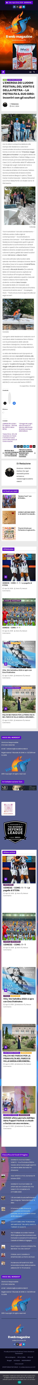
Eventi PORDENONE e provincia (12, 688)
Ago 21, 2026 (8, 676)
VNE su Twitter (21, 1357)
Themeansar (19, 1353)
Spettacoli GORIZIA (24, 1115)
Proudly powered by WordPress (13, 1351)
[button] (34, 72)
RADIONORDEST (26, 1360)
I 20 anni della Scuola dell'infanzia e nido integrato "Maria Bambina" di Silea (23, 1200)
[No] (36, 1379)
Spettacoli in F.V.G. (26, 688)
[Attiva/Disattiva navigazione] (30, 72)
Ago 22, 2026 (9, 588)
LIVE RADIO (17, 1360)
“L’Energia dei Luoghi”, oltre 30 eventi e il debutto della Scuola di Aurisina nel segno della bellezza (26, 427)
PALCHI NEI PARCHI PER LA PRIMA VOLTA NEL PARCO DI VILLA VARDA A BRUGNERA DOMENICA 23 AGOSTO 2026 (18, 717)
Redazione (15, 104)
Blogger (9, 1360)
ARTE (5, 80)
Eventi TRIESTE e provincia (14, 80)
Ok (19, 1382)
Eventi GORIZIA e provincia (10, 1115)
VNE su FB (30, 1357)
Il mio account (19, 1364)
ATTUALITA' (7, 600)
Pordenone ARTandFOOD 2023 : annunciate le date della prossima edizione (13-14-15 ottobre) (23, 1265)
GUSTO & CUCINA (16, 643)
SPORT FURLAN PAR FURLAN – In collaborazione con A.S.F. (19, 1367)
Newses (30, 1351)
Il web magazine (19, 36)
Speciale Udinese (9, 556)
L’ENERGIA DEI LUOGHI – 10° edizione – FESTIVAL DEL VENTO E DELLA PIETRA (10, 426)
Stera (17, 588)
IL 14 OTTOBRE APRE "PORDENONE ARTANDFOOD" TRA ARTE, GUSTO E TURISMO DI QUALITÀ (23, 1224)
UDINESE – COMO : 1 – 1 (11, 628)
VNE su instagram (10, 1357)
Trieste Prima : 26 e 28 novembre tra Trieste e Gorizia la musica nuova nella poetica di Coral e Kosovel (10, 437)
